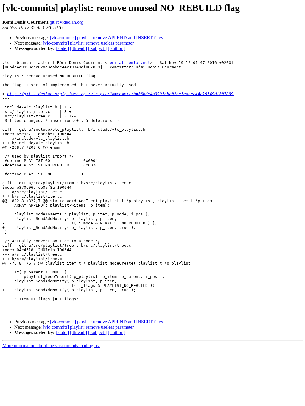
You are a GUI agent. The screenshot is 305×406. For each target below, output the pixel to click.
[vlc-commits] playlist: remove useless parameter (88, 42)
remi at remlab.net (128, 62)
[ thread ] (78, 48)
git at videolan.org (66, 22)
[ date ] (62, 48)
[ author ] (116, 48)
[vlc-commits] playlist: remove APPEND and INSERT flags (106, 37)
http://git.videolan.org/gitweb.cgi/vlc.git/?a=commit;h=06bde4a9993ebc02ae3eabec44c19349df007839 (120, 94)
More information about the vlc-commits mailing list (51, 345)
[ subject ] (97, 48)
